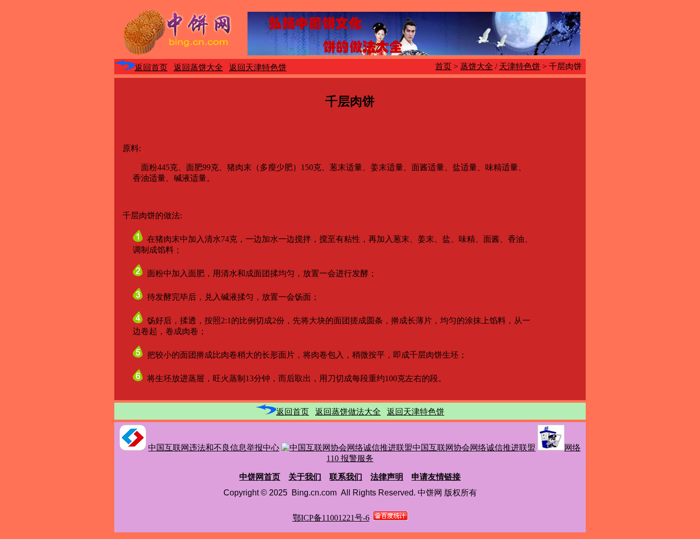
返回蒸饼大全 (198, 67)
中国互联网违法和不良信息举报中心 (213, 447)
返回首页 (151, 67)
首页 (443, 66)
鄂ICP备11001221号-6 (331, 517)
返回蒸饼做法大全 (348, 411)
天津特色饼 (519, 66)
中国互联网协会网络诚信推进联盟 (474, 447)
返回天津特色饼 (257, 67)
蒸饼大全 (476, 66)
